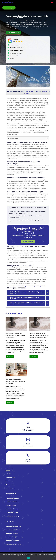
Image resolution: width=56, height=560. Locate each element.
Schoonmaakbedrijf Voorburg (13, 540)
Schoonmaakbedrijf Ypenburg (13, 544)
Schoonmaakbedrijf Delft (12, 533)
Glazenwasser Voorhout (12, 512)
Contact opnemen (28, 241)
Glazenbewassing (15, 91)
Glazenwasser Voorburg (12, 509)
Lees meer (10, 356)
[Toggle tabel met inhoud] (45, 138)
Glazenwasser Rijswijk (11, 501)
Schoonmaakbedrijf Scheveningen (15, 537)
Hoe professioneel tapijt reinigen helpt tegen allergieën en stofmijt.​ (15, 381)
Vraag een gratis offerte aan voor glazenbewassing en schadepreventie (26, 286)
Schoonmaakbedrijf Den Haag (13, 526)
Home (7, 91)
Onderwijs (8, 473)
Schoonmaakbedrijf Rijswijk (13, 529)
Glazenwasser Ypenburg (12, 516)
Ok (28, 557)
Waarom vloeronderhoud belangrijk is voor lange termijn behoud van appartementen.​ (39, 335)
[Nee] (54, 556)
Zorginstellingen (10, 488)
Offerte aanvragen (8, 7)
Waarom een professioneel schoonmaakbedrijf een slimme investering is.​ (15, 335)
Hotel (7, 484)
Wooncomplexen (10, 477)
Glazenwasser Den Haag (12, 498)
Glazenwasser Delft (11, 505)
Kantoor (8, 480)
